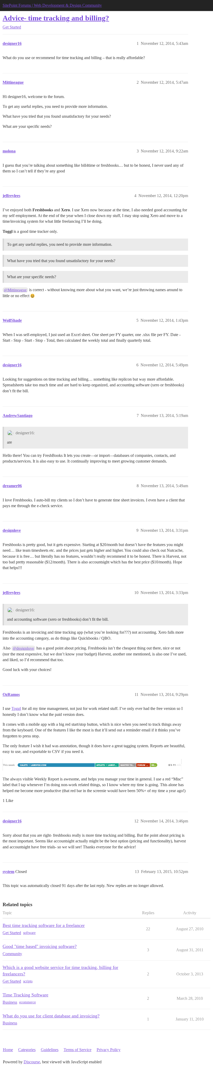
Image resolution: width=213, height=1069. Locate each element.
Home (8, 1049)
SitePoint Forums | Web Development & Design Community (52, 5)
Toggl (16, 708)
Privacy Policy (109, 1049)
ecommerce (27, 1002)
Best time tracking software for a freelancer (44, 925)
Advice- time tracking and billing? (56, 18)
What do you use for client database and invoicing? (51, 1015)
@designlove (23, 648)
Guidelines (49, 1049)
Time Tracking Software (25, 994)
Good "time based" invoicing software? (40, 946)
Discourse (32, 1062)
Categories (27, 1049)
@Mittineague (15, 290)
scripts (27, 981)
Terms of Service (77, 1049)
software (29, 933)
